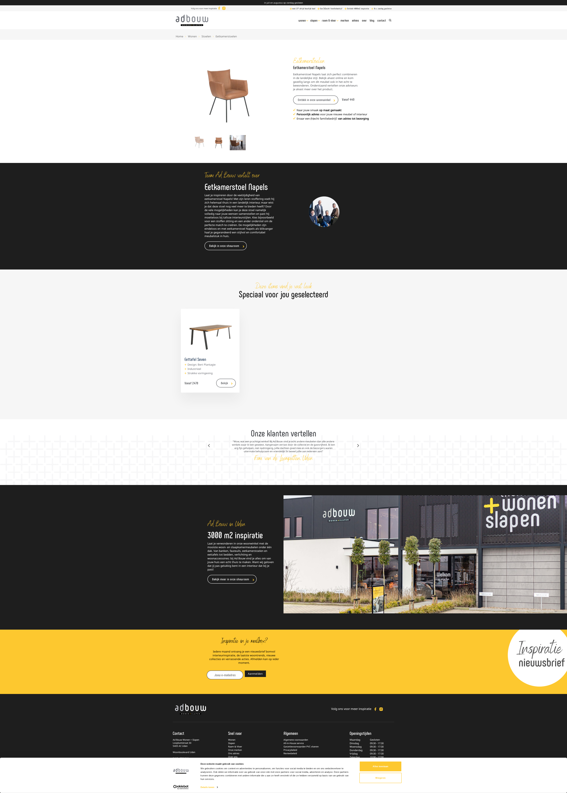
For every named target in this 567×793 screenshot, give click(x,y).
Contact (381, 20)
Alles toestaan (380, 766)
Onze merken (235, 749)
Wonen (302, 20)
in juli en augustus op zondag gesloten (283, 2)
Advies (355, 20)
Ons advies (233, 753)
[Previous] (196, 95)
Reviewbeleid (290, 753)
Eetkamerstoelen (226, 36)
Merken (344, 20)
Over (364, 20)
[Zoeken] (390, 20)
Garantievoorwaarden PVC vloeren (301, 746)
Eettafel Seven (195, 359)
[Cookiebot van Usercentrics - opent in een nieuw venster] (181, 787)
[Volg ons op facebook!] (219, 8)
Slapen (313, 20)
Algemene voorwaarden (296, 739)
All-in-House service (294, 743)
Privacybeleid (290, 749)
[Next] (260, 95)
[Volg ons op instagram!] (223, 8)
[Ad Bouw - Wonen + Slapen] (192, 20)
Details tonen (207, 787)
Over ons (232, 756)
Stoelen (206, 36)
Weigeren (380, 777)
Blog (372, 20)
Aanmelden (255, 673)
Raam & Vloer (329, 20)
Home (179, 36)
